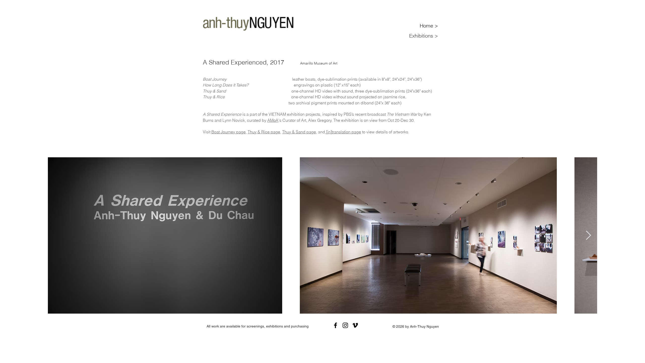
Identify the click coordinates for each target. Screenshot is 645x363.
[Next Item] (588, 235)
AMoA (272, 120)
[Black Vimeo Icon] (355, 325)
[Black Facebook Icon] (335, 325)
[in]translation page (343, 131)
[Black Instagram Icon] (345, 325)
